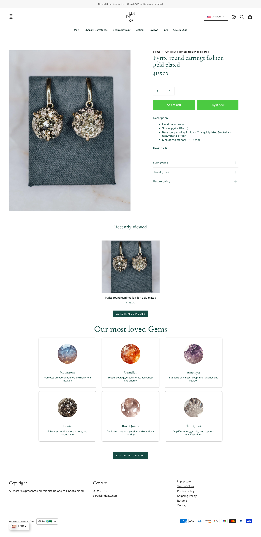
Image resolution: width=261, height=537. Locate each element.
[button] (96, 30)
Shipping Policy (187, 496)
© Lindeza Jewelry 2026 (21, 521)
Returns (182, 500)
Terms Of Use (185, 486)
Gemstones (160, 163)
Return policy (161, 181)
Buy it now (217, 104)
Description (160, 118)
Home (156, 51)
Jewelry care (161, 172)
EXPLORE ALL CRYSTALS (130, 314)
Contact (182, 505)
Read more (160, 148)
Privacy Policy (185, 491)
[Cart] (250, 17)
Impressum (184, 481)
